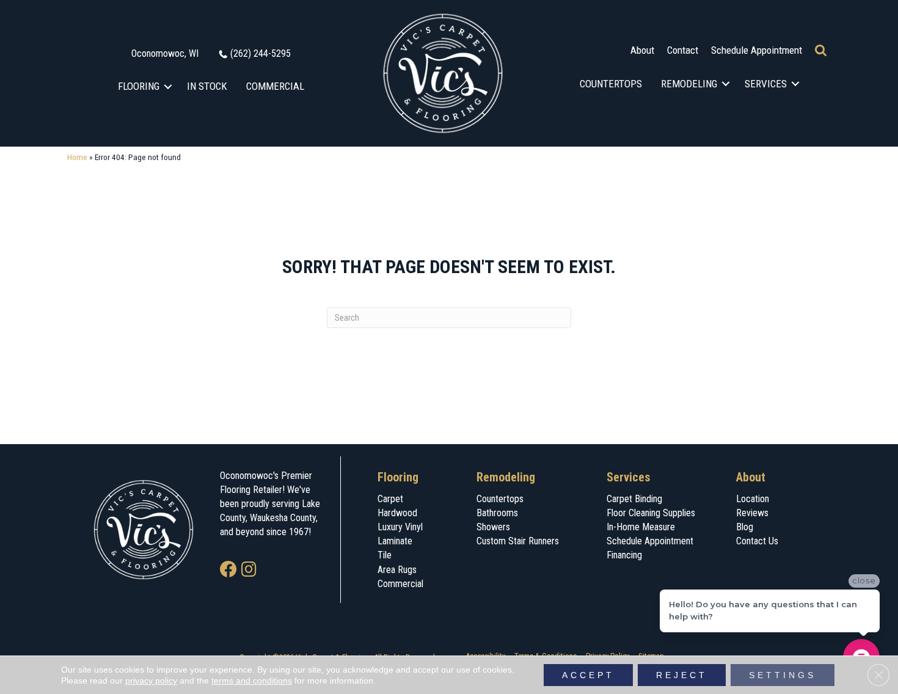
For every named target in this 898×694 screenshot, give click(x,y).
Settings (782, 675)
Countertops (611, 84)
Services (766, 84)
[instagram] (249, 570)
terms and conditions (251, 680)
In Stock (207, 86)
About (642, 50)
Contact (682, 50)
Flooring (138, 86)
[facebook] (228, 570)
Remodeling (689, 84)
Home (77, 157)
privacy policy (151, 680)
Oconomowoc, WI (165, 53)
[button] (168, 86)
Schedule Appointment (756, 50)
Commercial (275, 86)
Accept (588, 675)
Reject (681, 675)
